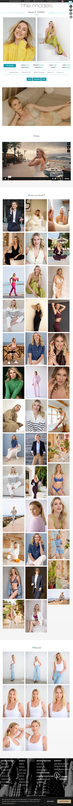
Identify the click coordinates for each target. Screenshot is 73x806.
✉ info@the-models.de (52, 1)
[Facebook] (70, 14)
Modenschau (24, 782)
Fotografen (41, 782)
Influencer (23, 785)
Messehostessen (43, 761)
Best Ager (23, 770)
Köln (3, 773)
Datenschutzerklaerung (8, 803)
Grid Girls (40, 764)
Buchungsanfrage (15, 1)
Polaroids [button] (37, 79)
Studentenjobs (42, 773)
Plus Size (22, 773)
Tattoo (21, 776)
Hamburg (4, 767)
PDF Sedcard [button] (9, 66)
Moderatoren (41, 770)
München (4, 776)
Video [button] (43, 79)
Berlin (3, 764)
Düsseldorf (6, 770)
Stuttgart (5, 782)
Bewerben (27, 1)
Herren (22, 767)
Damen (21, 764)
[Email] (70, 10)
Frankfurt (5, 785)
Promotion (40, 767)
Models (22, 761)
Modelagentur (7, 761)
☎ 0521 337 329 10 (38, 1)
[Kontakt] (70, 6)
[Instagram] (70, 17)
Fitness (22, 779)
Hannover (5, 779)
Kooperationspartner (45, 776)
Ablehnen (50, 801)
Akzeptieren (64, 801)
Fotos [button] (29, 79)
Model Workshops (43, 779)
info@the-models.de (65, 769)
